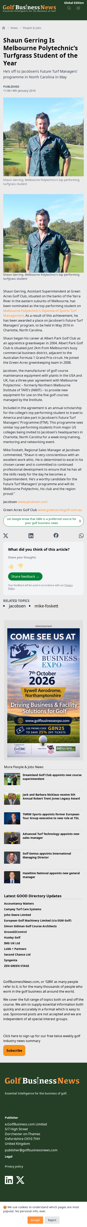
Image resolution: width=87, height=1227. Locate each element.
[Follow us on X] (20, 1180)
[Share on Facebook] (56, 535)
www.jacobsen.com (33, 502)
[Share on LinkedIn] (31, 535)
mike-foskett (46, 606)
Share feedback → (25, 576)
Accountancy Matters (19, 903)
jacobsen (17, 606)
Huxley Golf (12, 937)
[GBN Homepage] (29, 8)
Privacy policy (14, 1166)
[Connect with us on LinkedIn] (10, 1180)
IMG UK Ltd (12, 943)
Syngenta (10, 960)
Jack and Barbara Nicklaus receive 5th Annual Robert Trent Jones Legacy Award (51, 796)
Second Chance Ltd (17, 954)
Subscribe (14, 1050)
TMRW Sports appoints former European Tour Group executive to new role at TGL (51, 816)
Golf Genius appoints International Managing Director (47, 855)
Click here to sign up (18, 1036)
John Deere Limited (17, 915)
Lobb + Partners (15, 949)
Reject (52, 1220)
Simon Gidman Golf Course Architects (30, 926)
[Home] (4, 28)
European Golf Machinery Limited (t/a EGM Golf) (37, 920)
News (14, 28)
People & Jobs (32, 28)
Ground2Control (15, 932)
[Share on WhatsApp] (81, 535)
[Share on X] (5, 535)
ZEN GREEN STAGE (16, 966)
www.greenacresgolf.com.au (60, 510)
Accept (35, 1220)
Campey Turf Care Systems (22, 909)
